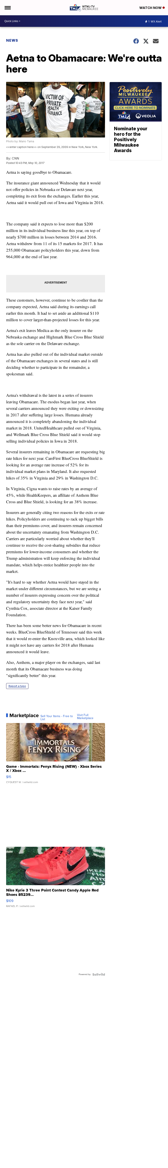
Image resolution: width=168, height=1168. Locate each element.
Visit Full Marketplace (85, 717)
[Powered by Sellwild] (98, 974)
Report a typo (17, 686)
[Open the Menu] (7, 7)
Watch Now (151, 8)
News (12, 40)
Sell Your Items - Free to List (56, 718)
